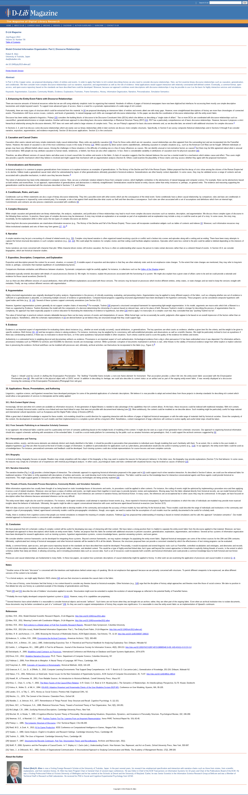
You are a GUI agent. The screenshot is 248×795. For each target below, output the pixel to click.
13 (193, 446)
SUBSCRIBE (99, 25)
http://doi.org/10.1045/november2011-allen (92, 620)
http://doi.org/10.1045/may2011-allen (90, 616)
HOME (8, 25)
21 (146, 120)
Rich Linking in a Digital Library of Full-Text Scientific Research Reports (53, 625)
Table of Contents (13, 42)
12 (93, 145)
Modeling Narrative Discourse (37, 656)
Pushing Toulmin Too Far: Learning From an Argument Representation (72, 718)
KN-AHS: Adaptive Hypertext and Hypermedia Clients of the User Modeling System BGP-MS (80, 687)
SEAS (66, 596)
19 (58, 578)
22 (37, 332)
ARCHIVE (46, 25)
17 (24, 446)
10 (70, 241)
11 (124, 515)
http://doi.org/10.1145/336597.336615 (133, 634)
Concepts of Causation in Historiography (43, 665)
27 (61, 227)
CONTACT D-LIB (113, 25)
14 (33, 300)
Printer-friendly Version (15, 71)
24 (126, 311)
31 (64, 227)
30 (198, 151)
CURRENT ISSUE (33, 25)
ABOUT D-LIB (19, 25)
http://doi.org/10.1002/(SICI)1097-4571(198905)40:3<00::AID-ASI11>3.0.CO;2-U (158, 647)
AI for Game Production (45, 727)
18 (137, 583)
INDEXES (56, 25)
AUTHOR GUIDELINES (83, 25)
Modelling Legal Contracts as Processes (44, 652)
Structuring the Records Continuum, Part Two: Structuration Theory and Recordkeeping (61, 741)
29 (13, 591)
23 (187, 462)
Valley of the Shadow (149, 269)
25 (56, 117)
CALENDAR (67, 25)
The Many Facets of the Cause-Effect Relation (59, 683)
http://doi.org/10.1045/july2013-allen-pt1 (125, 629)
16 (111, 142)
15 (34, 332)
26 (118, 478)
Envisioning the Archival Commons (51, 638)
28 (109, 305)
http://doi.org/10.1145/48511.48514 (161, 674)
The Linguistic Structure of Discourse (40, 723)
